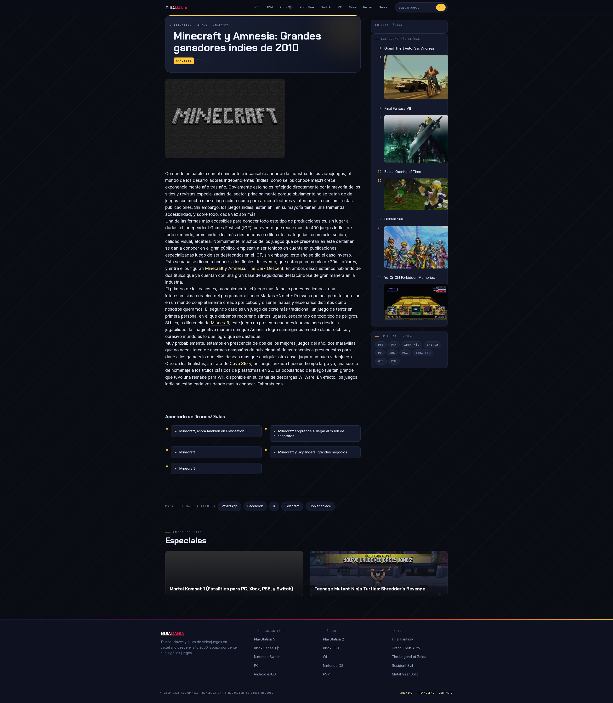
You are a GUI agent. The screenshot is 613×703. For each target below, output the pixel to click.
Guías (383, 7)
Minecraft (214, 268)
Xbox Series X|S (267, 648)
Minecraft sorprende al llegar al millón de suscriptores (309, 433)
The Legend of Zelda (409, 657)
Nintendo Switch (267, 657)
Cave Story (240, 363)
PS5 (258, 7)
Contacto (446, 692)
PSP (326, 674)
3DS (392, 352)
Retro (367, 7)
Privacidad (425, 692)
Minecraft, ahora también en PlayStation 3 (213, 431)
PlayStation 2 (333, 639)
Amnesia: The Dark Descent (255, 268)
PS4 (270, 7)
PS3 (405, 352)
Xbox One (307, 7)
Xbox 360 (423, 352)
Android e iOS (265, 674)
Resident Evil (402, 665)
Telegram (292, 506)
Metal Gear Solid (405, 674)
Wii (381, 361)
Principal (183, 25)
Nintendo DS (333, 665)
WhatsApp (229, 506)
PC (340, 7)
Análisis (221, 25)
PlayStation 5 (264, 639)
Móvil (353, 7)
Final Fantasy (402, 639)
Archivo (406, 692)
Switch (326, 7)
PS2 (394, 361)
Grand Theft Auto (406, 648)
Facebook (255, 506)
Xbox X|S (286, 7)
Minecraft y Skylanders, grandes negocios (312, 452)
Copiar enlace (320, 506)
